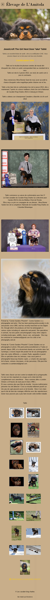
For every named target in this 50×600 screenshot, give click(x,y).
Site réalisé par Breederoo (25, 597)
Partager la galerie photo (26, 579)
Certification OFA (25, 60)
